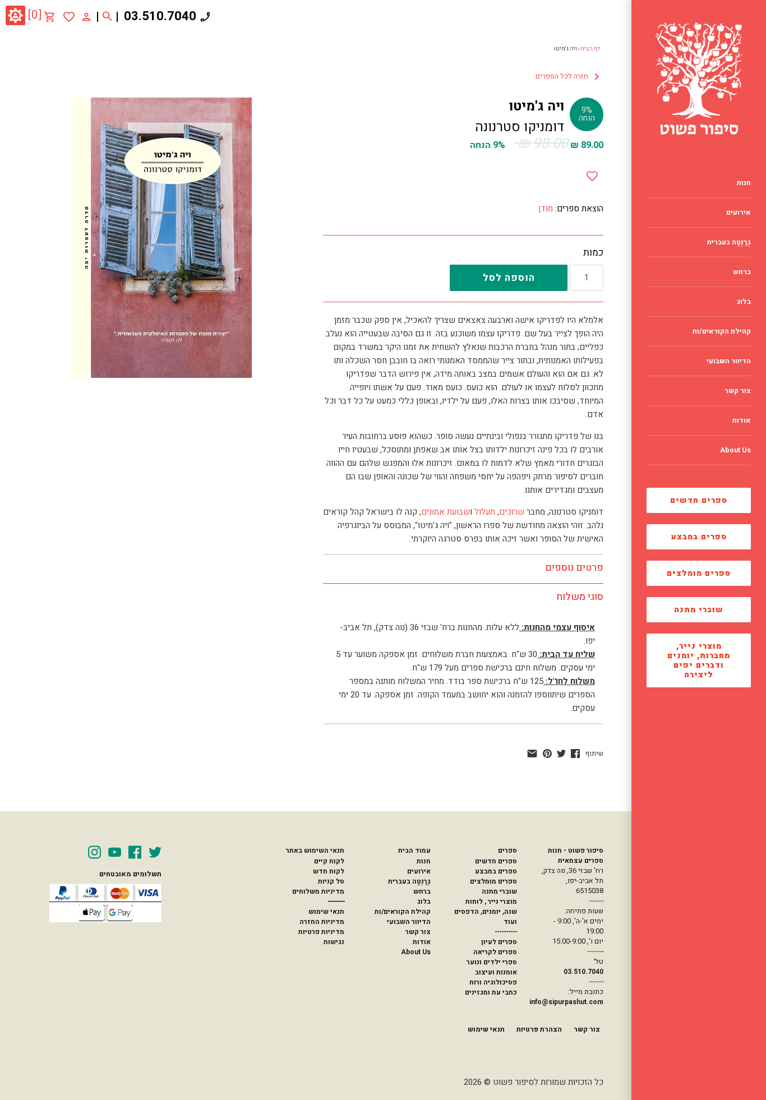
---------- (506, 932)
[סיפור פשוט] (698, 78)
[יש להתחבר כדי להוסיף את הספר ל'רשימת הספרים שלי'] (69, 17)
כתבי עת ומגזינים (491, 992)
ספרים (507, 850)
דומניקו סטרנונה (519, 127)
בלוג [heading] (744, 302)
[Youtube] (114, 852)
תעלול (483, 512)
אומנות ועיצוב (496, 972)
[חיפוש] (107, 17)
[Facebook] (134, 852)
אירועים (419, 871)
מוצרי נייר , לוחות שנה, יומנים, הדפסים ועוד (485, 911)
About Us (416, 952)
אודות (422, 942)
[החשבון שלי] (86, 16)
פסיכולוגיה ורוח (493, 982)
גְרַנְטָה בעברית (409, 881)
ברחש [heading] (742, 272)
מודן (545, 208)
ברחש (422, 891)
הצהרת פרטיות (539, 1029)
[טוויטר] (561, 753)
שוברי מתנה (698, 610)
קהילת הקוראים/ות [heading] (722, 331)
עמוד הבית (414, 850)
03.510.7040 (160, 16)
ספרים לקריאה (495, 952)
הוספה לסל (509, 278)
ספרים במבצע (699, 537)
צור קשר (418, 932)
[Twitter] (155, 852)
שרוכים (511, 512)
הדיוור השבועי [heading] (729, 361)
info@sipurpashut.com (566, 1002)
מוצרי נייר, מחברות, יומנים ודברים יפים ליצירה (698, 660)
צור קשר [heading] (738, 391)
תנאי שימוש (326, 912)
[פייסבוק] (575, 753)
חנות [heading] (744, 183)
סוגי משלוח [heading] (579, 596)
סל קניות (331, 881)
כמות (593, 253)
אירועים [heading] (738, 212)
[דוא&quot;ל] (532, 753)
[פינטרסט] (547, 753)
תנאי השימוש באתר (315, 850)
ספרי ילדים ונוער (492, 962)
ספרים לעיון (499, 942)
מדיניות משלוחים (318, 891)
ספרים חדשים (698, 500)
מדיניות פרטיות (321, 932)
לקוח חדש (328, 871)
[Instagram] (94, 852)
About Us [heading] (735, 450)
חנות (424, 861)
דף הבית (590, 49)
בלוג (424, 901)
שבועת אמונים (445, 512)
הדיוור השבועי (409, 922)
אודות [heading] (741, 420)
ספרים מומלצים (699, 573)
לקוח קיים (329, 861)
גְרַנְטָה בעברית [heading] (729, 242)
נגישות (334, 942)
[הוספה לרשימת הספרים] (592, 174)
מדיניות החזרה (321, 922)
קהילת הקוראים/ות (403, 912)
